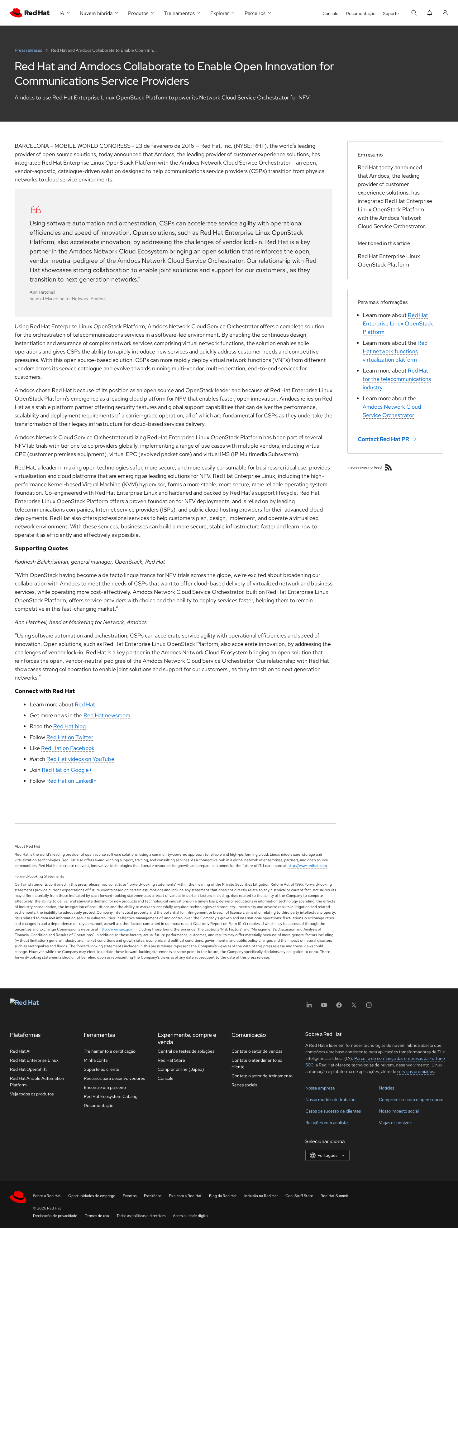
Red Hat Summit (335, 1195)
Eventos (129, 1195)
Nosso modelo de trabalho (330, 1099)
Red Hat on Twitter (69, 737)
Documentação (360, 13)
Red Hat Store (171, 1060)
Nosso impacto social (399, 1111)
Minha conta (95, 1060)
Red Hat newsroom (106, 715)
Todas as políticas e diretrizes (141, 1215)
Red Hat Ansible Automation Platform (37, 1081)
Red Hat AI (20, 1051)
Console (330, 13)
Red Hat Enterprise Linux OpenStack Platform (398, 323)
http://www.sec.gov (115, 929)
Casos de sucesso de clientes (333, 1111)
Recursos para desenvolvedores (114, 1078)
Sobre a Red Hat (47, 1195)
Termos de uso (97, 1215)
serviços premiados (415, 1071)
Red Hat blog (69, 726)
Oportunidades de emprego (91, 1195)
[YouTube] (324, 1007)
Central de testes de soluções (186, 1051)
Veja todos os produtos (32, 1094)
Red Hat (85, 704)
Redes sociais (244, 1085)
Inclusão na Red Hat (261, 1195)
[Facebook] (339, 1007)
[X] (354, 1007)
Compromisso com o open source (411, 1099)
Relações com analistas (327, 1122)
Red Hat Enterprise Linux (34, 1060)
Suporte (391, 13)
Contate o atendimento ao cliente (256, 1063)
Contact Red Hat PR (383, 439)
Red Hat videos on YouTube (80, 758)
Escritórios (152, 1195)
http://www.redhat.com (307, 865)
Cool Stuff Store (299, 1195)
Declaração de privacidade (55, 1215)
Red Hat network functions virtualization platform (395, 351)
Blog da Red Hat (223, 1195)
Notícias (386, 1088)
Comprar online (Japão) (181, 1069)
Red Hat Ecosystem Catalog (110, 1096)
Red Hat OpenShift (28, 1069)
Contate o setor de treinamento (262, 1076)
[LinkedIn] (309, 1007)
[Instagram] (369, 1007)
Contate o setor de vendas (256, 1051)
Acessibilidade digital (190, 1215)
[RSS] (388, 467)
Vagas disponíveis (395, 1122)
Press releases (29, 50)
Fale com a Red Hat (185, 1195)
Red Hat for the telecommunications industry (397, 379)
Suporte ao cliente (101, 1069)
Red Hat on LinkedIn (71, 780)
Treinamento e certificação (110, 1051)
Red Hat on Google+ (67, 769)
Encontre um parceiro (105, 1087)
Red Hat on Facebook (67, 748)
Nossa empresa (320, 1088)
